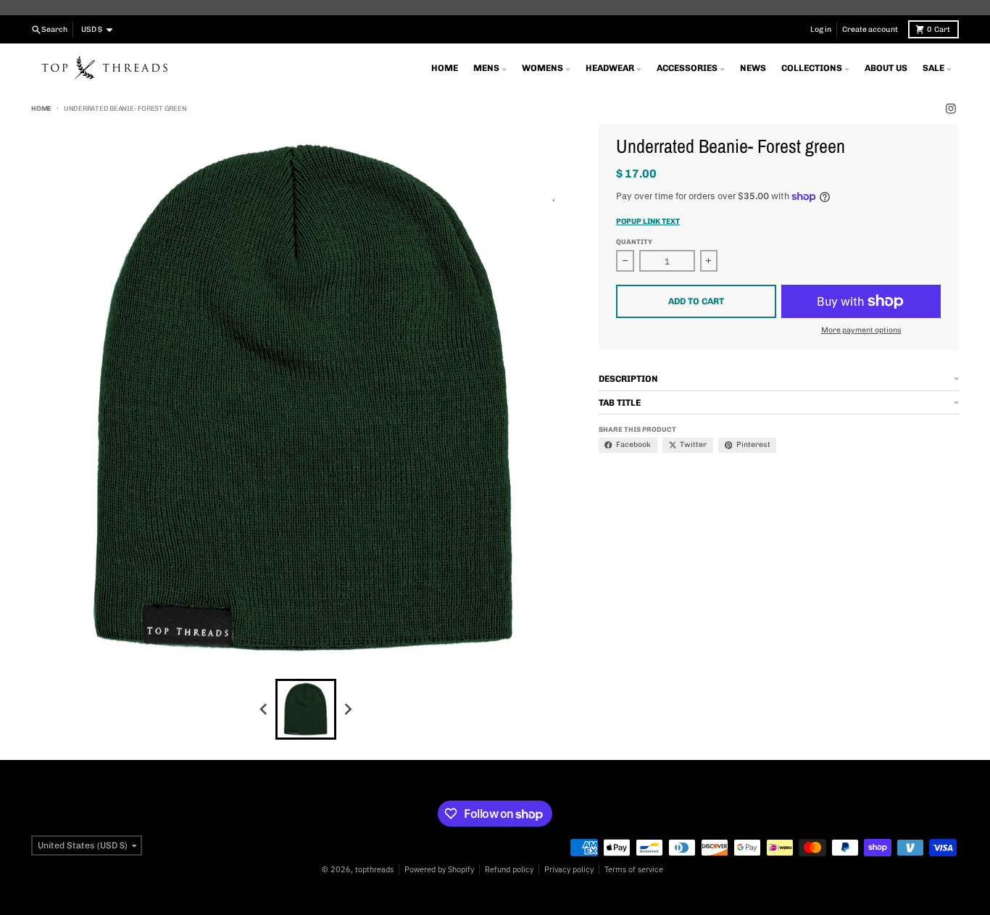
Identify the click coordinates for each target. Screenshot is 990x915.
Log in (820, 29)
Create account (870, 29)
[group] (305, 709)
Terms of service (633, 869)
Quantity (634, 242)
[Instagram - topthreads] (950, 109)
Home (41, 108)
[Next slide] (348, 709)
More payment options (861, 330)
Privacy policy (569, 869)
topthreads (374, 869)
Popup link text (648, 221)
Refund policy (509, 869)
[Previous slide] (264, 709)
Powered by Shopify (439, 869)
